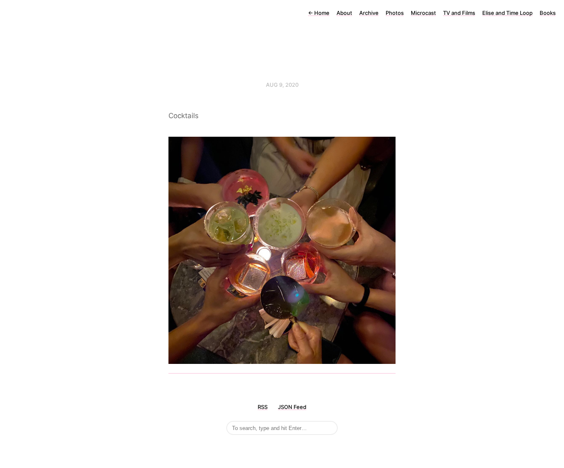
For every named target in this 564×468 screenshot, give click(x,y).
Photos (395, 13)
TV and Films (459, 13)
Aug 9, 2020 (282, 84)
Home (318, 13)
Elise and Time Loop (507, 13)
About (344, 13)
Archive (369, 13)
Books (548, 13)
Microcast (423, 13)
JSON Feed (292, 407)
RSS (263, 407)
